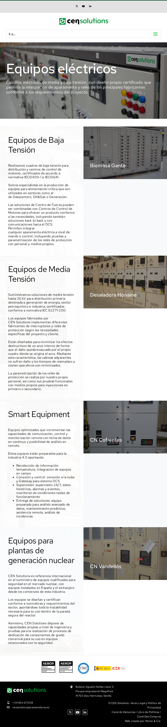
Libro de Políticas (148, 712)
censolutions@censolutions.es (30, 707)
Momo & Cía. (153, 721)
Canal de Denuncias (124, 712)
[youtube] (77, 712)
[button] (87, 153)
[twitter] (70, 712)
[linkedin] (85, 712)
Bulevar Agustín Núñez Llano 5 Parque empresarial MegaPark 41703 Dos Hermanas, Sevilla (95, 691)
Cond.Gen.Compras (149, 716)
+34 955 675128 (22, 702)
